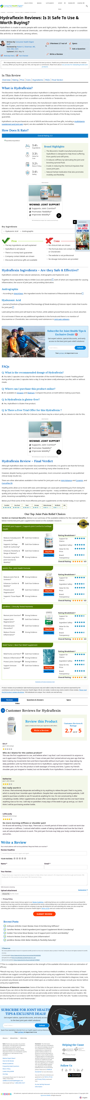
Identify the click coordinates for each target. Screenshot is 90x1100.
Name (4, 864)
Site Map (5, 1074)
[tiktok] (82, 1070)
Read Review (48, 555)
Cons (28, 79)
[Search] (87, 6)
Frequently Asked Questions (11, 1066)
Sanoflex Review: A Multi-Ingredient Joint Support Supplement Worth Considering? (40, 929)
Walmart (31, 393)
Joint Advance (66, 480)
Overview (6, 79)
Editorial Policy (14, 1038)
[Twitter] (74, 1070)
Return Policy (6, 1069)
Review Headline (8, 850)
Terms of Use (45, 908)
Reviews (9, 700)
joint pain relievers (61, 319)
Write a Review (56, 54)
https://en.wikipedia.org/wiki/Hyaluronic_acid (24, 957)
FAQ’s (47, 79)
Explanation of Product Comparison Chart (45, 681)
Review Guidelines (38, 902)
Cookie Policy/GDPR (8, 1071)
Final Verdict (57, 79)
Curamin (79, 480)
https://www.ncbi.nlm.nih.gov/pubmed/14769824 (27, 960)
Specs (74, 43)
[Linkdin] (78, 1070)
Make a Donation (69, 1060)
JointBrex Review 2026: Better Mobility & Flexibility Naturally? (31, 940)
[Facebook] (62, 1070)
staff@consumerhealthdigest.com (13, 1080)
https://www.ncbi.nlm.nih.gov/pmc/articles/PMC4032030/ (26, 955)
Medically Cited (9, 56)
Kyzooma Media (45, 1095)
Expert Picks (60, 6)
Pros (22, 79)
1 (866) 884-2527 (19, 1083)
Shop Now (48, 552)
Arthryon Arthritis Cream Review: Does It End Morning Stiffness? (33, 926)
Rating (15, 79)
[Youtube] (66, 1070)
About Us (5, 1038)
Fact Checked (23, 56)
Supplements (50, 3)
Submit (80, 348)
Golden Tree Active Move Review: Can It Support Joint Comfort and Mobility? (38, 933)
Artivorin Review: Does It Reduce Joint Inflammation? (28, 936)
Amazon (20, 393)
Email (47, 864)
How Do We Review (8, 1061)
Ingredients (38, 79)
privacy (62, 353)
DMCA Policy (23, 1038)
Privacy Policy (41, 1079)
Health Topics (28, 3)
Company (80, 3)
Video (17, 703)
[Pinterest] (70, 1070)
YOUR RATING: (7, 859)
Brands (39, 3)
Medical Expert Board (9, 1058)
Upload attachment (9, 890)
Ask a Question (78, 49)
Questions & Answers (35, 700)
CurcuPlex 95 (7, 483)
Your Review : (6, 871)
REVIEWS (70, 3)
